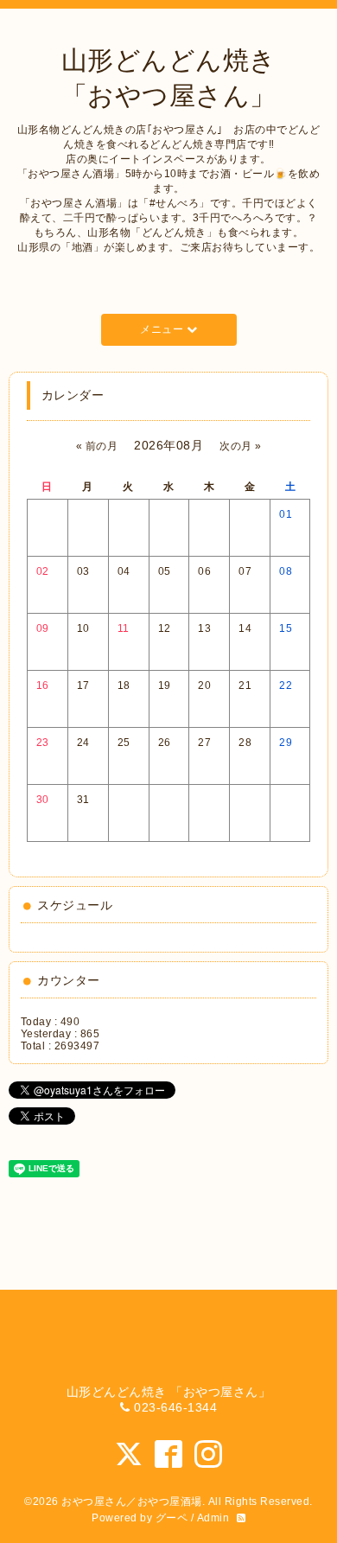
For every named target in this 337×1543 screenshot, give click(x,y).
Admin (213, 1518)
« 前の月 (97, 446)
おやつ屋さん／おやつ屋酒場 (131, 1501)
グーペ (172, 1518)
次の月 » (240, 446)
